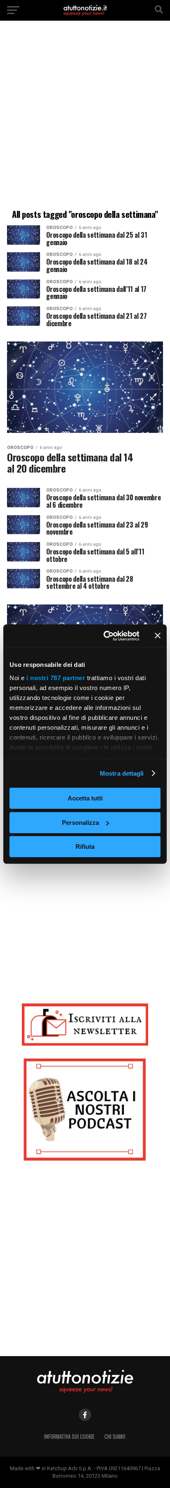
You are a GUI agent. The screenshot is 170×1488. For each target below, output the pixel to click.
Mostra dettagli (122, 773)
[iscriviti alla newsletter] (85, 1024)
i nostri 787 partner (55, 677)
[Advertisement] (85, 116)
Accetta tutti (85, 798)
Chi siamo (114, 1436)
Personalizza (80, 822)
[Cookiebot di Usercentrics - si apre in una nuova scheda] (105, 636)
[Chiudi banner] (158, 636)
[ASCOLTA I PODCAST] (85, 1109)
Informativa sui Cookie (69, 1436)
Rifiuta (85, 846)
